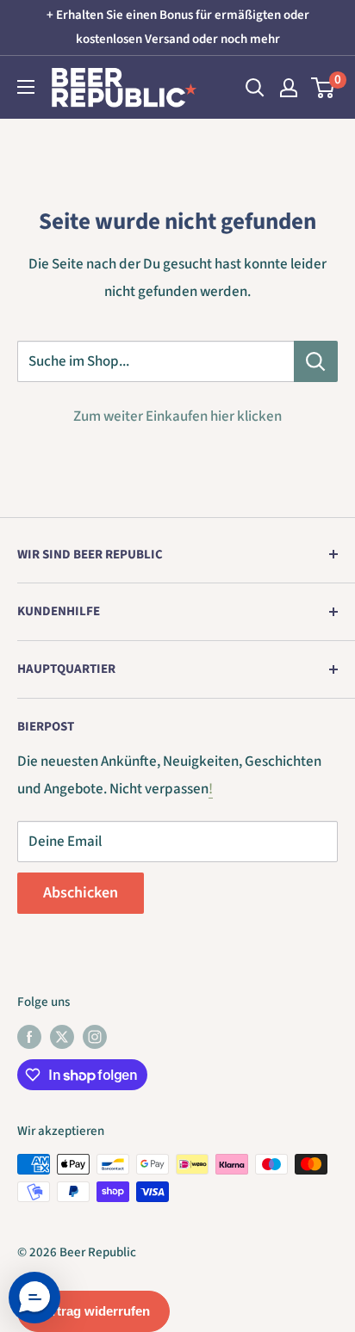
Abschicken (80, 892)
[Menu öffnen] (25, 87)
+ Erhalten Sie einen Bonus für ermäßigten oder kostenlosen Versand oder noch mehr (178, 27)
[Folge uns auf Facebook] (29, 1037)
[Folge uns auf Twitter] (62, 1037)
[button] (34, 1297)
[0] (323, 87)
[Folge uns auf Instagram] (95, 1037)
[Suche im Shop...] (316, 361)
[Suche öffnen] (255, 87)
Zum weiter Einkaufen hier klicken (177, 416)
